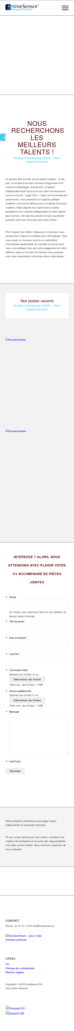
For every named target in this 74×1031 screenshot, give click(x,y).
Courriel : (14, 654)
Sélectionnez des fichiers (27, 679)
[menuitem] (15, 1008)
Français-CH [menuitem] (17, 1008)
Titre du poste (17, 621)
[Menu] (63, 7)
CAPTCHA (15, 761)
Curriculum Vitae (18, 670)
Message (14, 711)
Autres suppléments (20, 691)
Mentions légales (15, 972)
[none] (37, 1011)
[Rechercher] (54, 7)
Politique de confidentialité (20, 968)
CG (7, 964)
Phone (12, 597)
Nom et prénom (18, 637)
